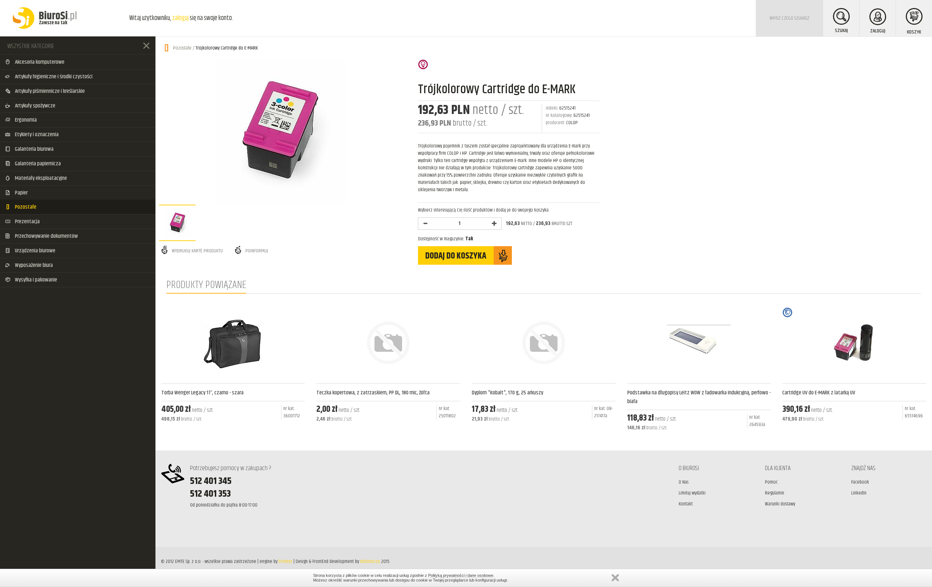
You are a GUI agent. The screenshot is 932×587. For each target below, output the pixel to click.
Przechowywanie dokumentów (46, 236)
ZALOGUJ (877, 31)
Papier (21, 192)
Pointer (285, 562)
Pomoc (771, 482)
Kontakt (686, 504)
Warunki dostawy (780, 504)
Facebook (860, 482)
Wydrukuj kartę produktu (197, 251)
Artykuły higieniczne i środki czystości (53, 76)
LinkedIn (858, 493)
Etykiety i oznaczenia (36, 134)
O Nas (683, 482)
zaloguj (180, 18)
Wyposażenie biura (33, 265)
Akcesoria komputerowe (39, 62)
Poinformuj (256, 251)
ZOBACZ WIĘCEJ (233, 438)
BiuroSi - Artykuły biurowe (44, 18)
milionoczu (370, 562)
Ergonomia (25, 120)
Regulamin (774, 493)
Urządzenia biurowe (34, 250)
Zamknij (615, 577)
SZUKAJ (841, 31)
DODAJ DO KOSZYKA (455, 256)
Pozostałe (25, 207)
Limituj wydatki (692, 493)
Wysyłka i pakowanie (35, 279)
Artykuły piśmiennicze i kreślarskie (49, 91)
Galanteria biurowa (34, 149)
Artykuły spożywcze (34, 105)
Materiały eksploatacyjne (40, 178)
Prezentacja (27, 221)
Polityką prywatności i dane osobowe (460, 575)
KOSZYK (914, 32)
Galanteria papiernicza (37, 163)
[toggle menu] (146, 45)
